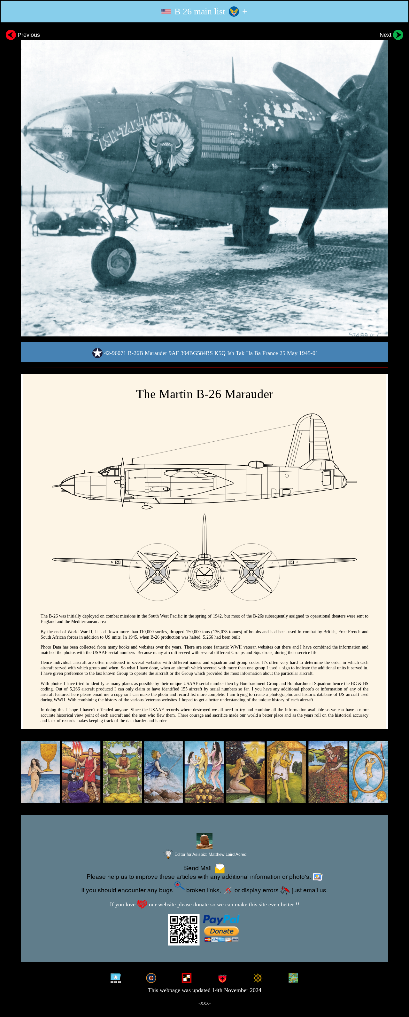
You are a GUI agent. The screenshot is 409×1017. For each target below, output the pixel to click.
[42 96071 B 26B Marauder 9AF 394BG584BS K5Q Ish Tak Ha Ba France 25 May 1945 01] (204, 182)
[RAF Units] (151, 977)
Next (386, 35)
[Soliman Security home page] (222, 977)
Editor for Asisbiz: (209, 854)
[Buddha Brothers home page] (258, 977)
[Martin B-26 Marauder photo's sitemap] (116, 977)
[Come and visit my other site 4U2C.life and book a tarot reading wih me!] (204, 772)
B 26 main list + (209, 11)
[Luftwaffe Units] (187, 977)
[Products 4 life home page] (293, 977)
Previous (28, 35)
